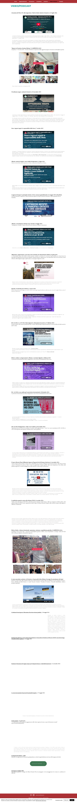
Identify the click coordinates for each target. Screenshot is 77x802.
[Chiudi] (75, 800)
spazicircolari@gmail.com (40, 795)
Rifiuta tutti (66, 800)
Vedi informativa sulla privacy (41, 800)
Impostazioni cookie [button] (58, 800)
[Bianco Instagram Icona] (34, 795)
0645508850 (46, 797)
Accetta (72, 800)
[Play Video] (25, 79)
